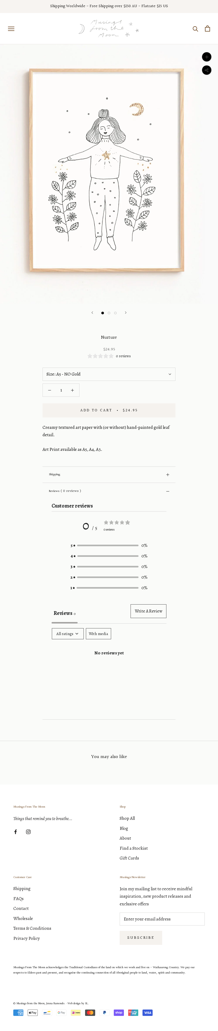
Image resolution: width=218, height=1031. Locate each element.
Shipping (54, 474)
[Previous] (92, 312)
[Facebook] (15, 831)
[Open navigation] (11, 28)
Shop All (127, 818)
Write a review (148, 611)
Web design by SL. (78, 1003)
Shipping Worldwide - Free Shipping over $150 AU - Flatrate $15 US (109, 6)
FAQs (18, 899)
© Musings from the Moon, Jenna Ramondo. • (40, 1003)
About (125, 838)
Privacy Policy (26, 938)
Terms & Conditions (32, 928)
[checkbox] (98, 633)
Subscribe (140, 938)
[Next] (126, 312)
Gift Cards (129, 858)
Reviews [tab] (65, 613)
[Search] (195, 28)
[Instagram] (28, 831)
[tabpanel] (109, 670)
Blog (124, 828)
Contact (21, 908)
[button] (109, 545)
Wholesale (23, 918)
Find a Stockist (134, 848)
